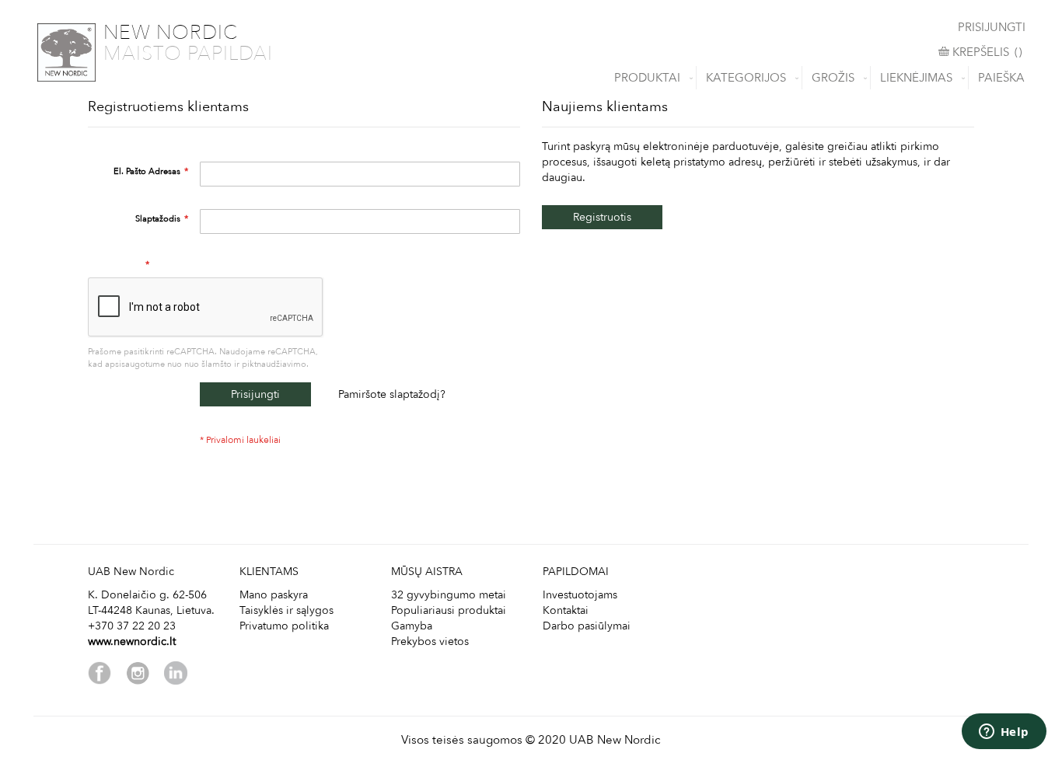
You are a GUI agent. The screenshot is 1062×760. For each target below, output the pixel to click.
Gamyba (411, 626)
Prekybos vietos (430, 641)
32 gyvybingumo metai (448, 594)
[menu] (531, 77)
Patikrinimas (117, 264)
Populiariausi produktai (448, 610)
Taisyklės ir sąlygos (286, 610)
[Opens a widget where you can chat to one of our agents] (1003, 732)
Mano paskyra (273, 594)
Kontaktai (566, 610)
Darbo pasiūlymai (587, 626)
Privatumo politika (284, 626)
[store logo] (66, 52)
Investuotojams (580, 594)
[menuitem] (650, 77)
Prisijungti (991, 27)
